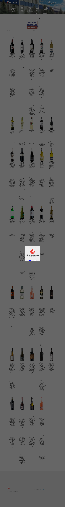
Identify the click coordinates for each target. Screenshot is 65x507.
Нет (35, 260)
